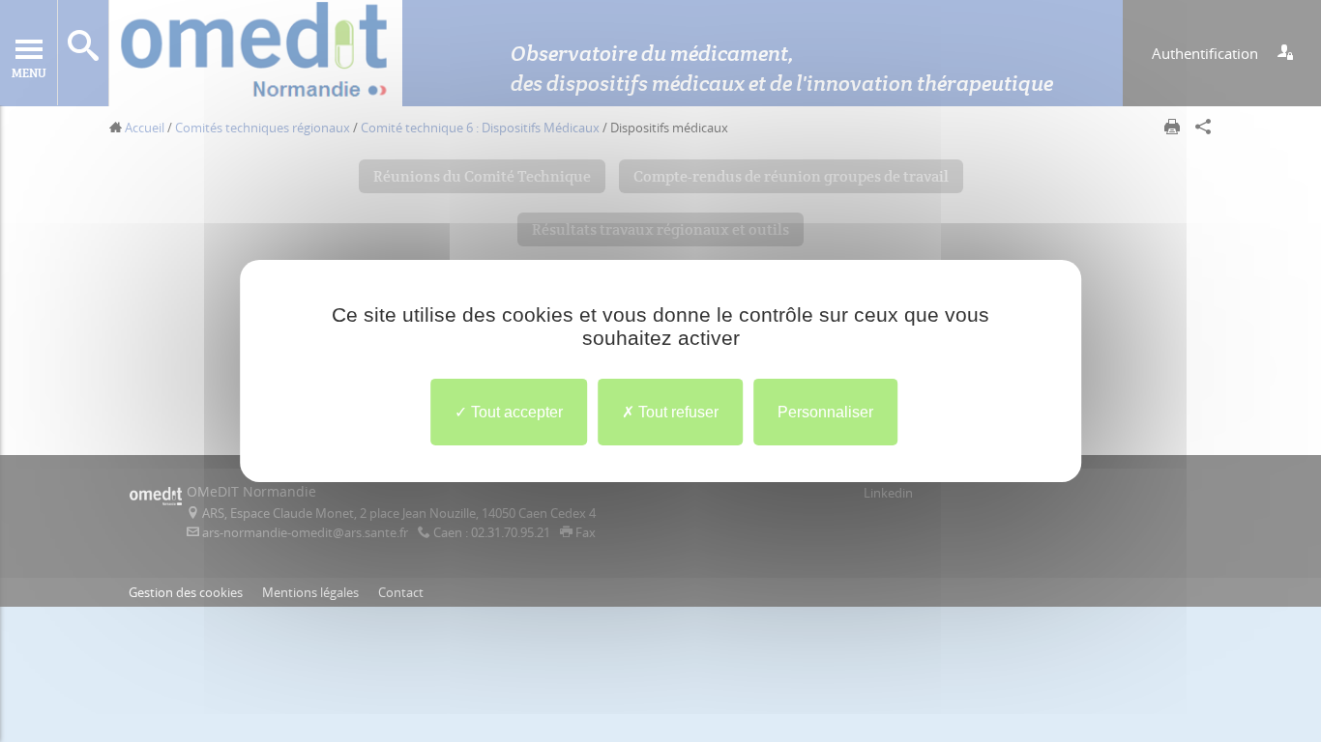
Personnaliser (825, 412)
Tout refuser (676, 412)
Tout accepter (515, 412)
